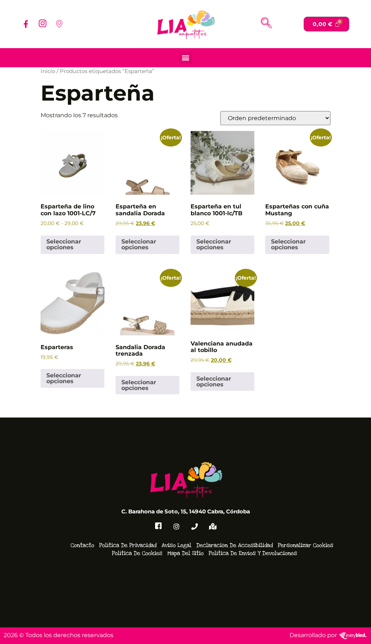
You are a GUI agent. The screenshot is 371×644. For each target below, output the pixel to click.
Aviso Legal (176, 545)
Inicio (48, 71)
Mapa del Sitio (185, 553)
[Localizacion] (59, 23)
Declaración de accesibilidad (234, 545)
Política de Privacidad (128, 545)
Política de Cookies (137, 553)
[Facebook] (25, 23)
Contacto (82, 545)
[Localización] (212, 526)
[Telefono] (194, 526)
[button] (266, 24)
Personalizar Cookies (305, 545)
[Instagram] (42, 23)
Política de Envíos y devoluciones (253, 553)
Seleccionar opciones (63, 244)
